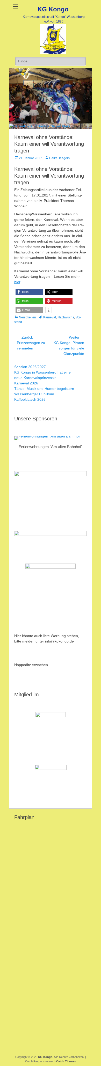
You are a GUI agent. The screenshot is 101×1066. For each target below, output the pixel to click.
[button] (29, 292)
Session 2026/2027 (30, 367)
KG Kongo (53, 9)
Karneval (49, 317)
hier (17, 282)
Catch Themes (66, 1061)
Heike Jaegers (59, 158)
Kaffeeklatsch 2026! (30, 399)
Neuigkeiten (27, 317)
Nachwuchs (65, 317)
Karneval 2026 (26, 383)
